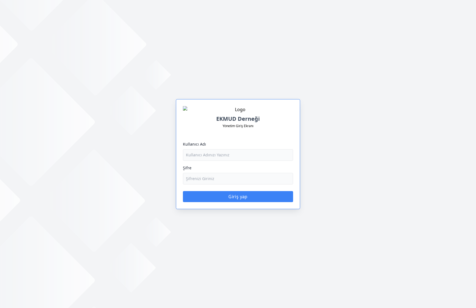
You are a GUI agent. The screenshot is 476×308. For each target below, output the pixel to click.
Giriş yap (238, 197)
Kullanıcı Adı (194, 144)
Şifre (187, 167)
